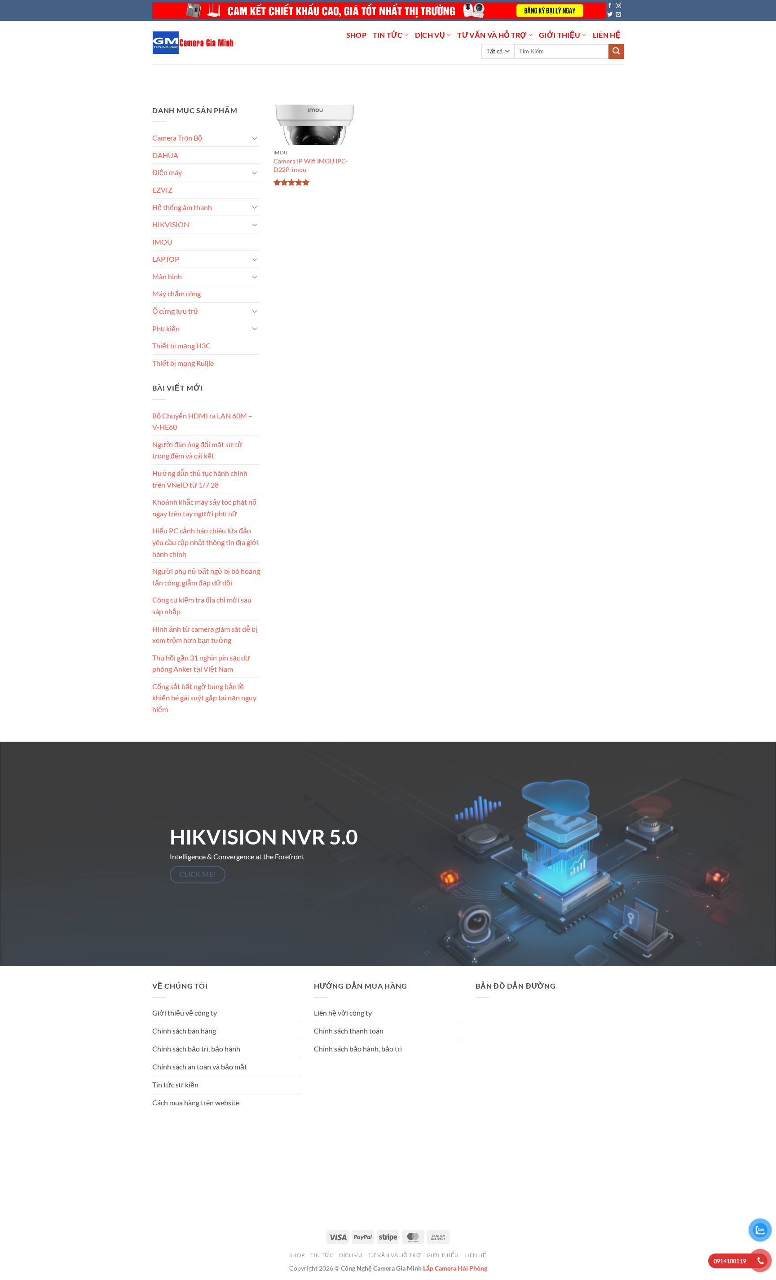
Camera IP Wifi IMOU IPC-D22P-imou (310, 165)
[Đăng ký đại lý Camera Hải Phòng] (379, 10)
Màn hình (167, 276)
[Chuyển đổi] (254, 137)
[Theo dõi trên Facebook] (610, 6)
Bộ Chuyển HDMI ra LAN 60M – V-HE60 (202, 421)
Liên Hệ (607, 35)
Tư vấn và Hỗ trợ (491, 35)
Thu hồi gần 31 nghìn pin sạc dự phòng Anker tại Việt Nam (201, 663)
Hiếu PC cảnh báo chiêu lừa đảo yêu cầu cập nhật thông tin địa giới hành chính (205, 542)
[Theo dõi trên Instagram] (618, 6)
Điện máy (167, 172)
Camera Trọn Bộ (177, 137)
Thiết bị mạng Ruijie (183, 363)
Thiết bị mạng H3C (181, 345)
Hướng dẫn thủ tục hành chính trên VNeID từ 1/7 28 (199, 479)
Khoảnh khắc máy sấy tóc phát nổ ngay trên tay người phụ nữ (204, 507)
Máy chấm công (176, 293)
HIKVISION (170, 224)
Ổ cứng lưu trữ (175, 311)
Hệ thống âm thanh (182, 206)
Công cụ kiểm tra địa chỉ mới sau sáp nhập (201, 605)
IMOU (162, 242)
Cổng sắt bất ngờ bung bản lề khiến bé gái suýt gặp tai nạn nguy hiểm (204, 697)
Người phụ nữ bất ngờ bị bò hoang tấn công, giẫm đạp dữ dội (206, 577)
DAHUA (165, 155)
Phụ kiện (166, 328)
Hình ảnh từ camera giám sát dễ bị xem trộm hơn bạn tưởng (204, 634)
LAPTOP (165, 259)
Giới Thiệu (559, 35)
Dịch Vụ (430, 35)
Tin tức (387, 35)
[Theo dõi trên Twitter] (610, 15)
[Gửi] (616, 51)
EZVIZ (162, 189)
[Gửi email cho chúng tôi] (618, 15)
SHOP (356, 35)
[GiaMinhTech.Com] (193, 42)
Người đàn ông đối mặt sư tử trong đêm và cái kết (197, 450)
